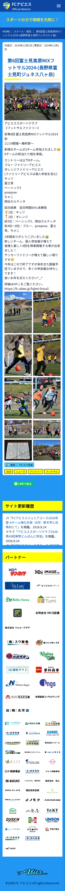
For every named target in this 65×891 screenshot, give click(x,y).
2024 (8, 471)
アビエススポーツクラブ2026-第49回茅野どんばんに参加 (32, 533)
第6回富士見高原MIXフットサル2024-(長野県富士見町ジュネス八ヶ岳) (32, 33)
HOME (6, 31)
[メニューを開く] (58, 6)
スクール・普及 (22, 31)
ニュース (20, 471)
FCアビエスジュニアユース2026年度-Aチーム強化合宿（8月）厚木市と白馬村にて (32, 522)
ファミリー (35, 471)
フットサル (52, 471)
